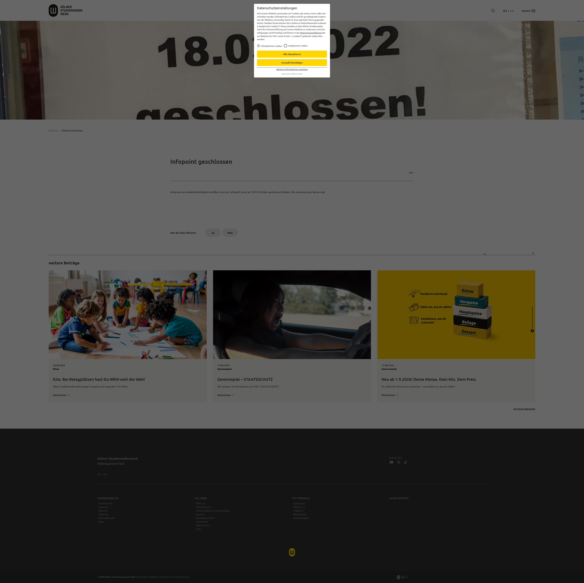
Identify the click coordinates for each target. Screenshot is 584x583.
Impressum (286, 73)
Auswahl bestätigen (292, 62)
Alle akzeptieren (292, 53)
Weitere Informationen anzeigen (292, 69)
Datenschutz (297, 73)
